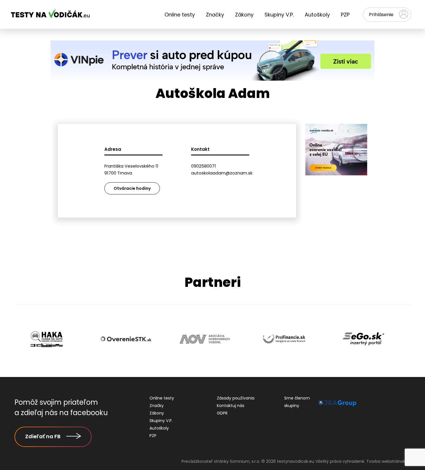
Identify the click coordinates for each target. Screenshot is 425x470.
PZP (345, 14)
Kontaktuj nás (230, 405)
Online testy (180, 14)
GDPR (222, 413)
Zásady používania (235, 398)
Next (415, 339)
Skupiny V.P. (279, 14)
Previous (10, 339)
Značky (215, 14)
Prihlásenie (381, 14)
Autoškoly (317, 14)
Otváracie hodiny (132, 188)
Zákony (244, 14)
